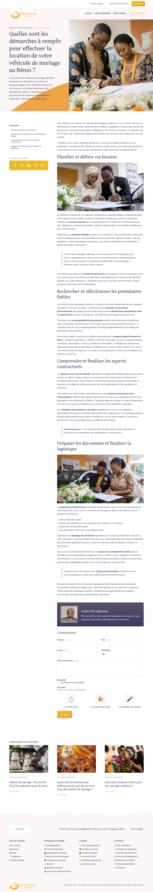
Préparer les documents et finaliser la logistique (26, 147)
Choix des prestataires (41, 28)
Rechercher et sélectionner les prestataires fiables (28, 135)
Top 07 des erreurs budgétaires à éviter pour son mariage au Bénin (60, 829)
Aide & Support (138, 885)
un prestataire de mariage (129, 707)
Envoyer (64, 714)
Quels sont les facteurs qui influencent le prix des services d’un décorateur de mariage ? (76, 785)
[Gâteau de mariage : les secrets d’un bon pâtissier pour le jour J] (28, 747)
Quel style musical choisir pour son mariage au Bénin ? (123, 784)
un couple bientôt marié (100, 707)
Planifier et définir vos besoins (23, 130)
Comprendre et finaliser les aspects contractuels (25, 141)
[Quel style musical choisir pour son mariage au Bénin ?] (124, 747)
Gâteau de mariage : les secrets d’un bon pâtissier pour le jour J (28, 784)
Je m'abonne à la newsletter (72, 682)
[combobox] (104, 654)
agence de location (109, 571)
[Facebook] (15, 165)
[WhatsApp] (35, 165)
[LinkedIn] (28, 165)
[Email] (42, 165)
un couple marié (71, 707)
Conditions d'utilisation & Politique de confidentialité (113, 885)
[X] (22, 165)
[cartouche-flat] (23, 9)
